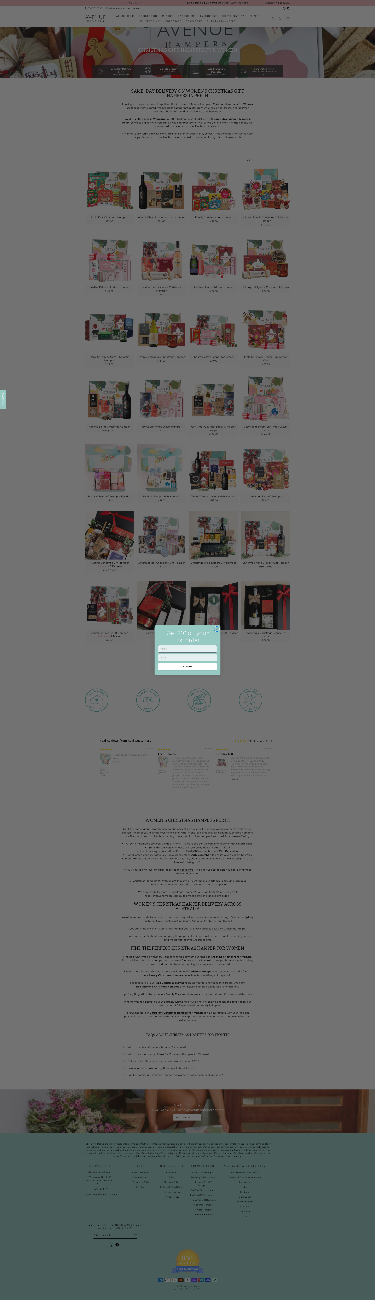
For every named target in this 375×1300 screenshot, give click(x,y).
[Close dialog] (216, 629)
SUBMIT (187, 666)
